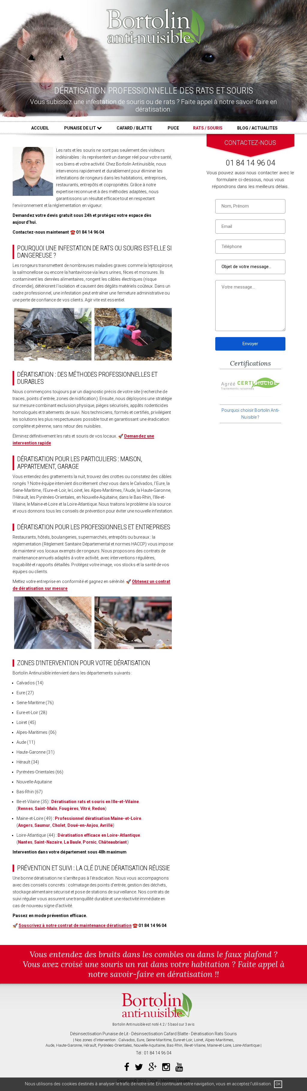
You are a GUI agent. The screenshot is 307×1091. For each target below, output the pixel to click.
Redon (98, 808)
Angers (25, 825)
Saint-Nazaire (48, 842)
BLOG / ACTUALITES (257, 128)
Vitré (85, 808)
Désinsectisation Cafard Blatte (159, 1033)
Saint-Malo (46, 808)
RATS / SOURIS (207, 128)
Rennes (25, 808)
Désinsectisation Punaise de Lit (99, 1033)
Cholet (59, 825)
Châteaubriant (112, 842)
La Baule (72, 842)
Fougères (69, 808)
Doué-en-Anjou (82, 825)
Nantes (25, 842)
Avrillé (106, 825)
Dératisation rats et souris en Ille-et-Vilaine (95, 801)
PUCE (173, 128)
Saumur (42, 825)
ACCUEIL (40, 128)
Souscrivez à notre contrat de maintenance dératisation (75, 925)
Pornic (90, 842)
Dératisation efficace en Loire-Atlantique (99, 835)
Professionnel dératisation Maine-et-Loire (98, 818)
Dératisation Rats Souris (214, 1033)
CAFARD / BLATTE (134, 128)
